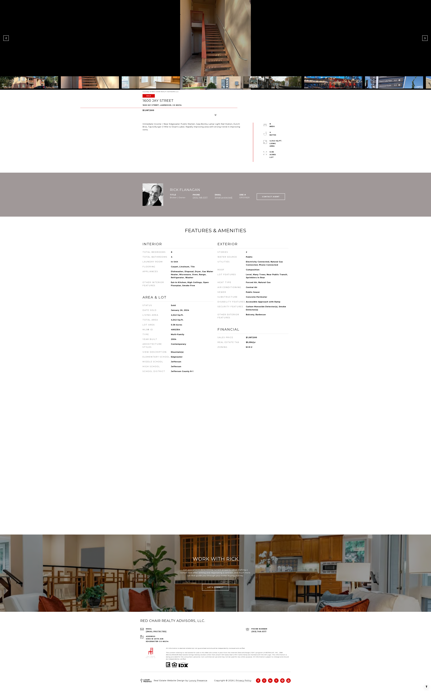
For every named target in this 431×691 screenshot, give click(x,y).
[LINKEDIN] (270, 680)
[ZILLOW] (288, 680)
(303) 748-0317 (200, 198)
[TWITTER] (276, 680)
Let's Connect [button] (215, 587)
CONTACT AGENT (271, 197)
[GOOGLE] (282, 680)
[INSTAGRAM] (264, 680)
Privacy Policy (243, 680)
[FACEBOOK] (258, 680)
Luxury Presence (198, 680)
